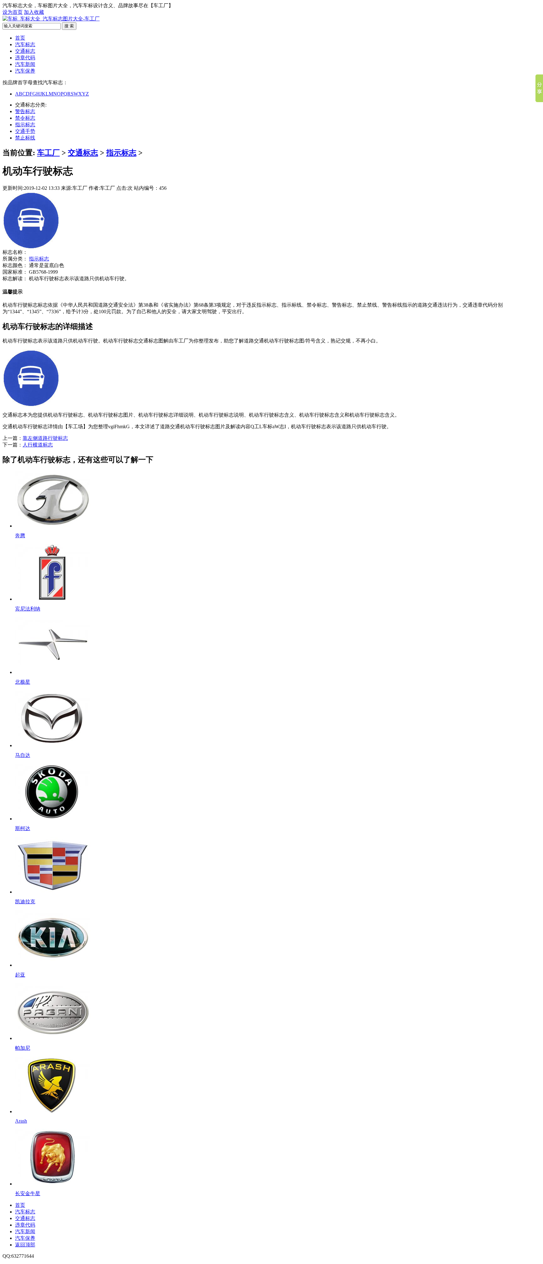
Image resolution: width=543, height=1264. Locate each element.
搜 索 (69, 26)
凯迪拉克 (25, 901)
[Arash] (52, 1111)
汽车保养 (25, 71)
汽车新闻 (25, 64)
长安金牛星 (27, 1193)
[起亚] (52, 965)
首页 (20, 38)
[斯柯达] (52, 818)
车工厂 (48, 153)
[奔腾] (52, 525)
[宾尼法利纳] (52, 599)
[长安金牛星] (52, 1183)
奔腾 (20, 535)
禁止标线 (25, 137)
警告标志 (25, 111)
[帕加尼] (52, 1038)
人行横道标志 (38, 444)
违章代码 (25, 57)
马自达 (22, 755)
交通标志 (25, 51)
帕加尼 (22, 1048)
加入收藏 (34, 12)
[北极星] (52, 672)
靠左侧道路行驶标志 (45, 438)
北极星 (22, 682)
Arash (21, 1121)
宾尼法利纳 (27, 608)
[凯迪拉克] (52, 892)
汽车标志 (25, 44)
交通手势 (25, 131)
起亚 (20, 974)
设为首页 (13, 12)
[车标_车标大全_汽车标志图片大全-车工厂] (51, 18)
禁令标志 (25, 118)
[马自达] (52, 745)
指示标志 (25, 124)
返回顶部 (25, 1244)
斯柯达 (22, 828)
